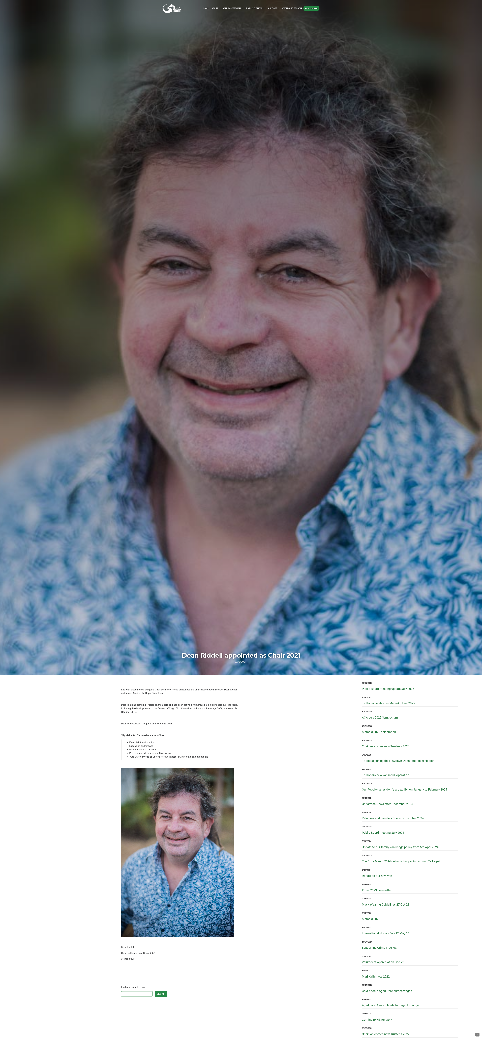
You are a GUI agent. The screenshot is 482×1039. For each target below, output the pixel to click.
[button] (477, 1034)
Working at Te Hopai (292, 8)
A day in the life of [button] (255, 8)
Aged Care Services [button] (232, 8)
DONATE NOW (311, 8)
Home (205, 8)
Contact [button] (273, 8)
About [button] (215, 8)
